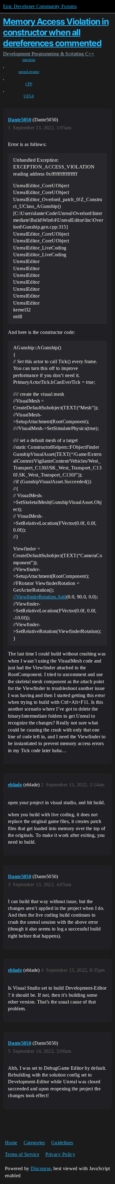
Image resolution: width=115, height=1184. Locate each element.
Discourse (41, 1168)
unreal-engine (28, 72)
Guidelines (62, 1142)
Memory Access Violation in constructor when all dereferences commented (56, 32)
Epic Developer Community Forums (40, 6)
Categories (34, 1142)
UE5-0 (29, 96)
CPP (29, 84)
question (29, 60)
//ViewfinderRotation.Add (39, 596)
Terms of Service (22, 1154)
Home (11, 1142)
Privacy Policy (60, 1154)
